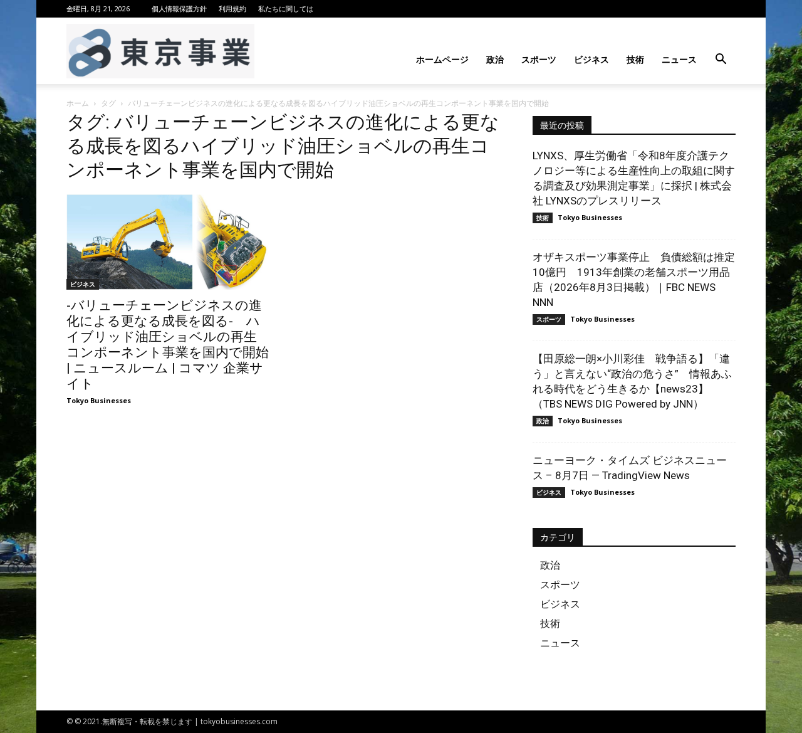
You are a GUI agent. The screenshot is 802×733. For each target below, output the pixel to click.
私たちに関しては (285, 8)
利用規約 (232, 8)
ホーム (77, 103)
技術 (635, 59)
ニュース (679, 59)
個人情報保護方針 (179, 8)
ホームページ (442, 59)
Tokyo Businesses (98, 400)
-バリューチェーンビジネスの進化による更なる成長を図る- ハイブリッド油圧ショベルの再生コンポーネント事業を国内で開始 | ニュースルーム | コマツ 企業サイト (167, 344)
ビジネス (591, 59)
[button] (721, 60)
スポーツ (538, 59)
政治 (495, 59)
